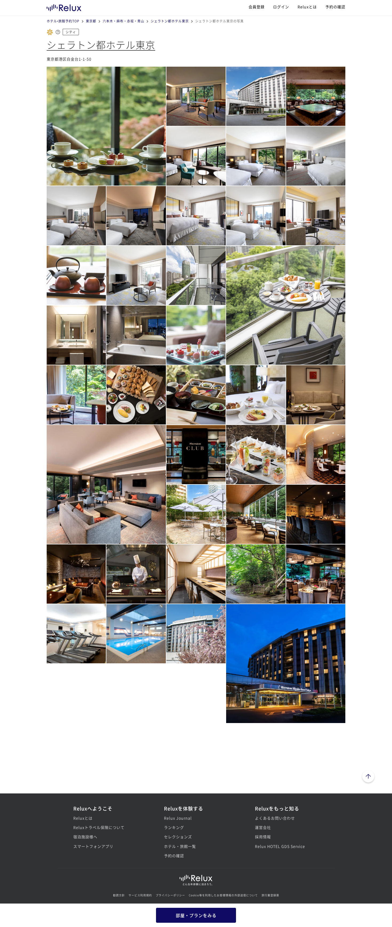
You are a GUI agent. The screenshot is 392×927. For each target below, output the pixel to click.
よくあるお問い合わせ (275, 818)
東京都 (91, 21)
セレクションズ (178, 836)
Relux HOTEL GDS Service (280, 846)
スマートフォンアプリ (93, 846)
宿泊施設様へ (85, 836)
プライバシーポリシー (170, 895)
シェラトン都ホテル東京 (170, 21)
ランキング (174, 827)
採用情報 (263, 836)
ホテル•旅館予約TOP (63, 21)
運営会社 (263, 827)
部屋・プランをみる (196, 915)
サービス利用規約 (140, 895)
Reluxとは (307, 6)
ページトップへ (368, 777)
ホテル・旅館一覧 (180, 846)
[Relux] (64, 6)
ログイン (281, 6)
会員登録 (257, 6)
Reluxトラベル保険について (99, 827)
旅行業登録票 (270, 895)
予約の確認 (335, 6)
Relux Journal (178, 818)
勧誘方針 (119, 895)
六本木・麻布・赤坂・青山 (123, 21)
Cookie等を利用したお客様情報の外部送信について (223, 895)
